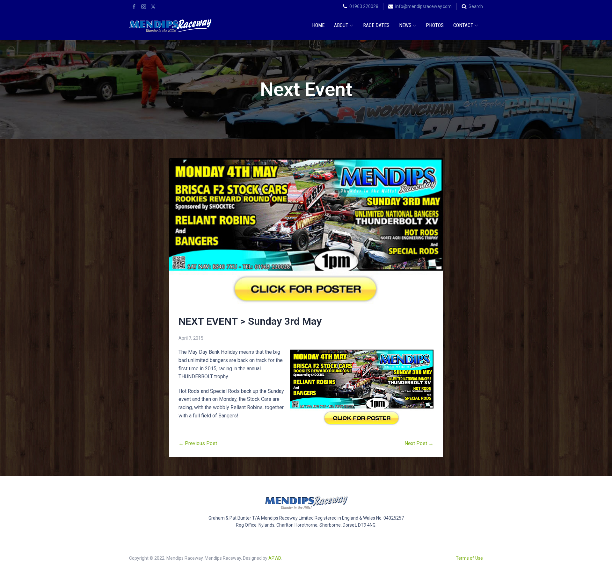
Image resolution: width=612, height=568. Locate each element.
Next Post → (418, 443)
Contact (463, 25)
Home (318, 25)
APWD (274, 558)
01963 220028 (363, 6)
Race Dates (376, 25)
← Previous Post (197, 443)
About (341, 25)
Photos (435, 25)
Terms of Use (469, 558)
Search (476, 6)
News (405, 25)
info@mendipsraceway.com (423, 6)
